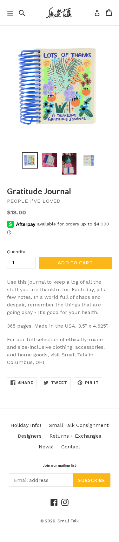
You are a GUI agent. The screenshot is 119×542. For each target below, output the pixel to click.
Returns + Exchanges (75, 436)
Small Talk (68, 521)
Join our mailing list (59, 465)
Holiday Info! (25, 425)
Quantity (16, 251)
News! (46, 447)
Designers (30, 436)
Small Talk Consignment (79, 425)
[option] (30, 160)
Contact (70, 447)
